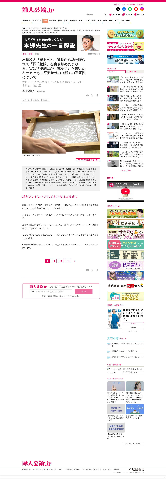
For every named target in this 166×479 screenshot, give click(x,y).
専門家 (37, 54)
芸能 (45, 20)
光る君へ (45, 100)
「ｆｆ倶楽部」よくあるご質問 (91, 469)
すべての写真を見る (86, 160)
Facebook (97, 95)
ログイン (140, 15)
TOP (23, 28)
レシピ (87, 20)
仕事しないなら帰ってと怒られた (125, 351)
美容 (99, 20)
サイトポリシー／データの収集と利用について (47, 469)
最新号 (116, 4)
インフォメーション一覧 (133, 443)
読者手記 (52, 20)
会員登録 (129, 15)
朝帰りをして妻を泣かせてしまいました (127, 357)
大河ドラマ (27, 100)
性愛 (105, 20)
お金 (66, 20)
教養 (111, 20)
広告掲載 (116, 469)
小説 (122, 20)
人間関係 (73, 20)
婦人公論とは (26, 469)
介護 (60, 20)
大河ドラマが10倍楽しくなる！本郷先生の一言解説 (50, 28)
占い (116, 20)
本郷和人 (36, 100)
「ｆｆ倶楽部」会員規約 (72, 469)
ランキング (36, 20)
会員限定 (26, 20)
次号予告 (133, 327)
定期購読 (140, 4)
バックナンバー (133, 331)
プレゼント (116, 15)
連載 (128, 20)
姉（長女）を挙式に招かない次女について (127, 344)
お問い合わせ (107, 469)
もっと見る (126, 170)
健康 (94, 20)
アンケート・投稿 (128, 4)
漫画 (80, 20)
